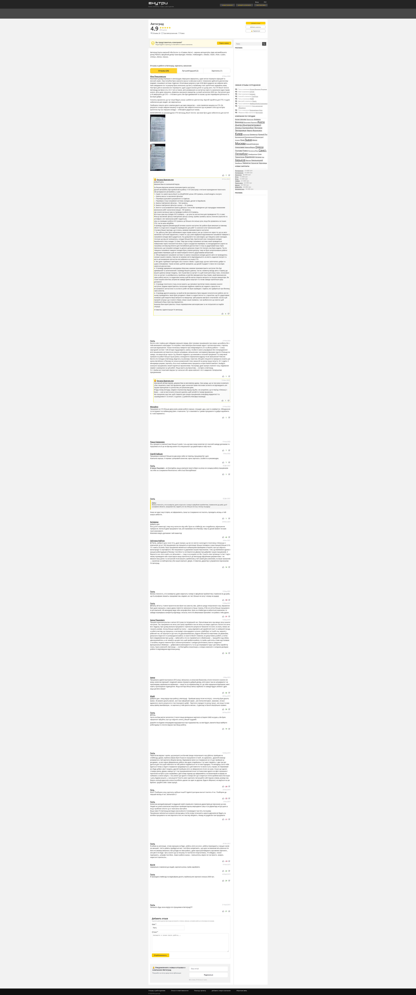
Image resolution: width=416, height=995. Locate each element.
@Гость (153, 606)
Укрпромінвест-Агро (256, 110)
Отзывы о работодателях (156, 991)
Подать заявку (224, 43)
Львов (248, 139)
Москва (240, 143)
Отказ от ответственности (179, 991)
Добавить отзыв (255, 23)
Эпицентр (238, 175)
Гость (154, 503)
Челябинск (238, 163)
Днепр (261, 122)
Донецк (238, 127)
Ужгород (258, 157)
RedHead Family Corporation (258, 104)
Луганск (237, 140)
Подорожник (239, 171)
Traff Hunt (255, 96)
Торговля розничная (170, 33)
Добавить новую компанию (221, 991)
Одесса (259, 147)
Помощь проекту (200, 991)
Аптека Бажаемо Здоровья (258, 89)
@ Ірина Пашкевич (157, 468)
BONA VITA (238, 187)
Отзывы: (156, 33)
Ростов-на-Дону (253, 151)
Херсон (248, 160)
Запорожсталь (239, 189)
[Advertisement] (190, 329)
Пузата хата (239, 183)
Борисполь (250, 119)
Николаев (239, 147)
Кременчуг (254, 134)
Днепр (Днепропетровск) (248, 125)
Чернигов (254, 163)
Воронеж (254, 122)
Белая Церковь (240, 119)
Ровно (182, 33)
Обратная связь (260, 5)
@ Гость (153, 543)
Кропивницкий (240, 137)
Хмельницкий (257, 160)
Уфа (263, 157)
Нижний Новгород (252, 144)
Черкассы (246, 163)
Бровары (257, 119)
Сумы (260, 154)
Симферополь (252, 154)
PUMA (252, 99)
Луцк (242, 140)
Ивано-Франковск (254, 130)
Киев (239, 134)
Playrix (254, 101)
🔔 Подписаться (255, 31)
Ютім (236, 177)
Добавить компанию (244, 5)
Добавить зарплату (255, 27)
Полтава (238, 150)
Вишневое (247, 122)
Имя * (154, 924)
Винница (239, 122)
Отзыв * (155, 932)
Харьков (240, 160)
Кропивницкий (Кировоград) (254, 137)
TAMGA (237, 181)
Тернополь (239, 157)
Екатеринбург (248, 128)
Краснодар (246, 134)
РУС (265, 2)
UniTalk (252, 92)
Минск (254, 140)
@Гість (152, 715)
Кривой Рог (262, 134)
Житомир (258, 128)
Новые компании (227, 5)
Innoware (252, 94)
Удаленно (250, 156)
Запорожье (240, 130)
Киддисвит (259, 112)
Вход (256, 2)
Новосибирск (249, 147)
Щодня (237, 185)
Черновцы (263, 163)
